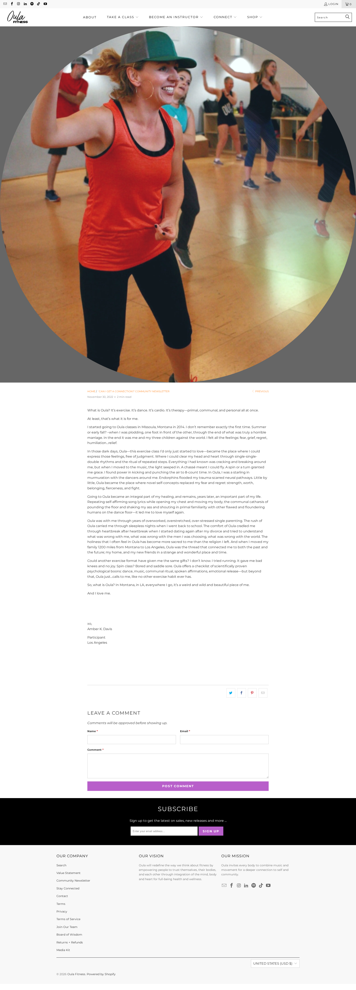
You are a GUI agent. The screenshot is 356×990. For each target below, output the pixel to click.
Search (61, 865)
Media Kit (63, 950)
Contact (62, 896)
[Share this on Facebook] (241, 693)
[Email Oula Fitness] (5, 4)
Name (92, 731)
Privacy (61, 911)
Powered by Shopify (101, 974)
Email (185, 731)
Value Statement (68, 873)
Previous (262, 391)
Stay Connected (67, 888)
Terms (60, 904)
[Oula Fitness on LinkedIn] (25, 4)
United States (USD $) (272, 963)
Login (333, 4)
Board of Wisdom (69, 934)
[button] (123, 17)
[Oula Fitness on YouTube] (45, 4)
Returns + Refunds (69, 942)
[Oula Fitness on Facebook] (11, 4)
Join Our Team (66, 927)
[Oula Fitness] (17, 17)
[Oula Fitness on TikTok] (38, 4)
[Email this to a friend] (263, 693)
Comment (95, 749)
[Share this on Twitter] (230, 693)
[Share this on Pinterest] (252, 693)
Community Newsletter (73, 880)
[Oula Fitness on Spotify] (32, 4)
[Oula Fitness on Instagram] (18, 4)
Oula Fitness (76, 974)
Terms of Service (68, 919)
